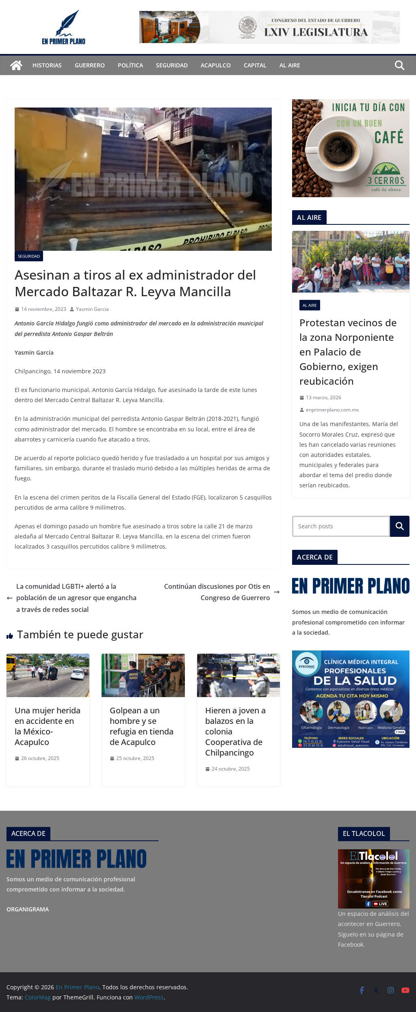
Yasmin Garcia (92, 309)
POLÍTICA (130, 65)
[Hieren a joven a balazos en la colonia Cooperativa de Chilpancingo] (238, 659)
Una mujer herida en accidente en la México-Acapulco (47, 726)
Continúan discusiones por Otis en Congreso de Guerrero (217, 592)
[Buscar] (400, 526)
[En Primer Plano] (16, 65)
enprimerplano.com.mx (332, 409)
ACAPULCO (216, 65)
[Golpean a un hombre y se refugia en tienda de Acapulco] (143, 659)
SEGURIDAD (172, 65)
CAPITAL (255, 65)
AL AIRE (290, 65)
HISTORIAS (47, 65)
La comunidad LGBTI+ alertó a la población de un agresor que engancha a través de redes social (76, 598)
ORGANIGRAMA (27, 909)
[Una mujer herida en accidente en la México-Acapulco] (47, 659)
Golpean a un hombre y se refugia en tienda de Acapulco (141, 726)
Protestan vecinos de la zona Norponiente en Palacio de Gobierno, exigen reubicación (348, 352)
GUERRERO (90, 65)
